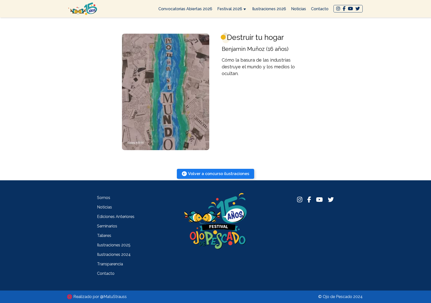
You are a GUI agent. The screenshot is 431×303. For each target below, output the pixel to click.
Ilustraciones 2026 (269, 8)
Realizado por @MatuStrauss (100, 296)
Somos (103, 197)
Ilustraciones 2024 (114, 254)
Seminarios (107, 226)
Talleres (104, 235)
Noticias (298, 8)
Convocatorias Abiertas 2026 (185, 8)
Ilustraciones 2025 (113, 245)
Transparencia (110, 264)
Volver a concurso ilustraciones (218, 173)
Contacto (319, 8)
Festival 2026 (229, 8)
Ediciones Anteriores (115, 216)
